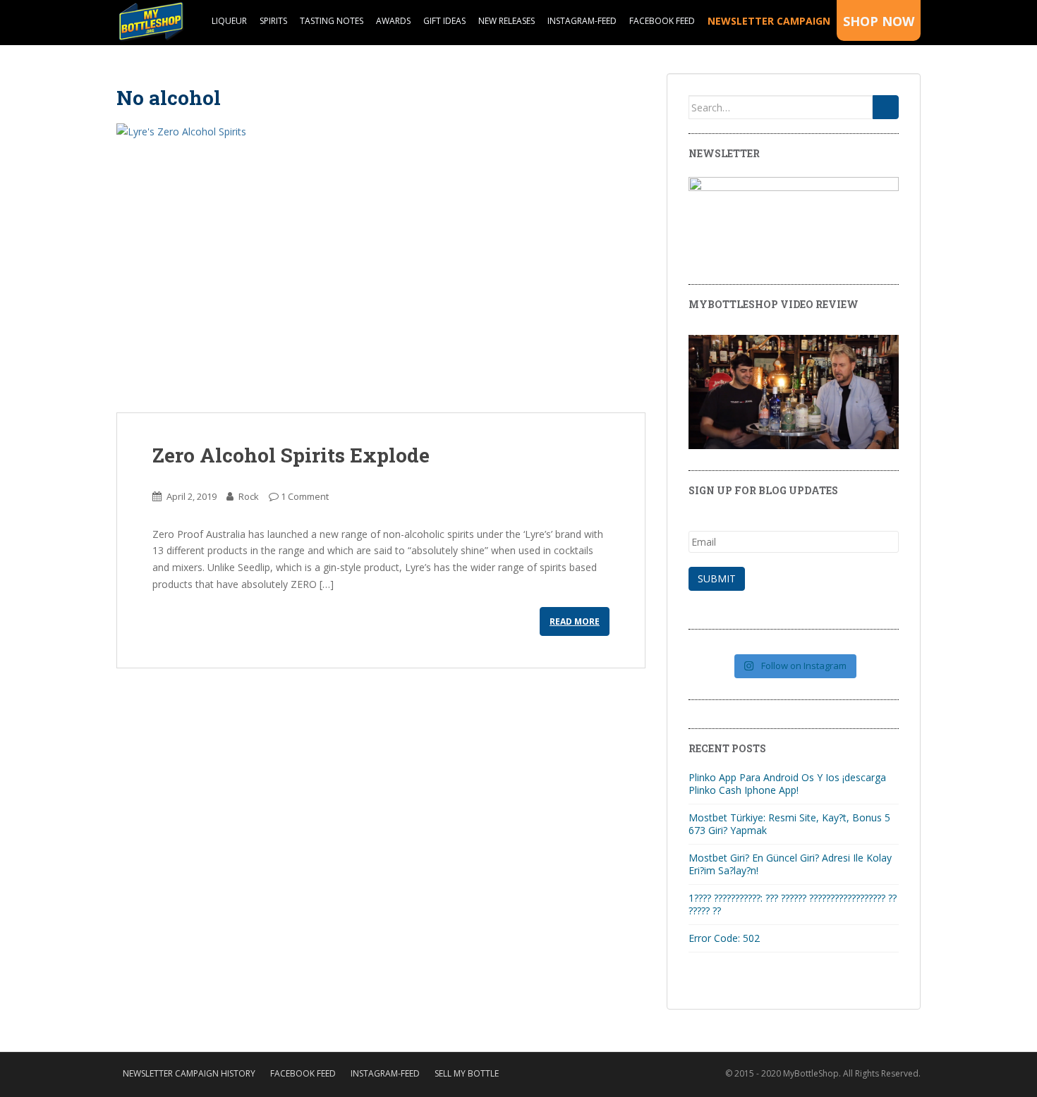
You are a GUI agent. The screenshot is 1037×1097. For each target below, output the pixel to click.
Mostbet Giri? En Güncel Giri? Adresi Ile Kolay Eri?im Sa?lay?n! (790, 864)
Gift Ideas (444, 21)
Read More (575, 621)
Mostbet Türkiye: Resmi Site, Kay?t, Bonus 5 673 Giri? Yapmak (789, 824)
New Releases (506, 21)
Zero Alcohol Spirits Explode (291, 455)
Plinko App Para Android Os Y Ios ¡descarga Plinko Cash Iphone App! (787, 784)
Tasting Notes (331, 21)
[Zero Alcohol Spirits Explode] (380, 267)
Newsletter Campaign (769, 20)
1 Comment (305, 496)
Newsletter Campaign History (189, 1073)
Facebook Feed (662, 21)
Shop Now (878, 21)
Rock (248, 496)
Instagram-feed (582, 21)
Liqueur (229, 21)
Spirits (273, 21)
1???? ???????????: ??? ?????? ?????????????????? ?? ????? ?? (793, 904)
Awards (393, 21)
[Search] (886, 107)
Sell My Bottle (467, 1073)
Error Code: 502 (724, 938)
